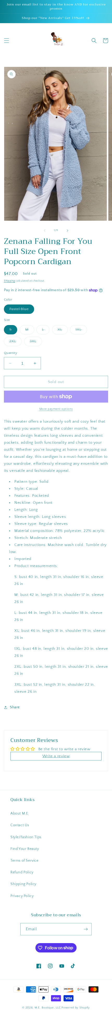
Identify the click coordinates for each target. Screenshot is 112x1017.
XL (63, 330)
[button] (6, 40)
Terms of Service (24, 861)
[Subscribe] (85, 929)
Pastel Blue (21, 310)
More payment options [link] (56, 409)
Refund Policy (22, 872)
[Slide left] (44, 230)
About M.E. (19, 813)
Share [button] (15, 707)
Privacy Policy (22, 896)
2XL (15, 342)
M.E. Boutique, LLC (48, 1007)
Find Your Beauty (24, 849)
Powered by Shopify (75, 1007)
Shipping (9, 280)
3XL (36, 342)
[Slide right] (67, 230)
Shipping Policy (23, 884)
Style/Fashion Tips (25, 837)
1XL (81, 330)
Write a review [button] (56, 756)
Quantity (10, 353)
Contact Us (19, 825)
